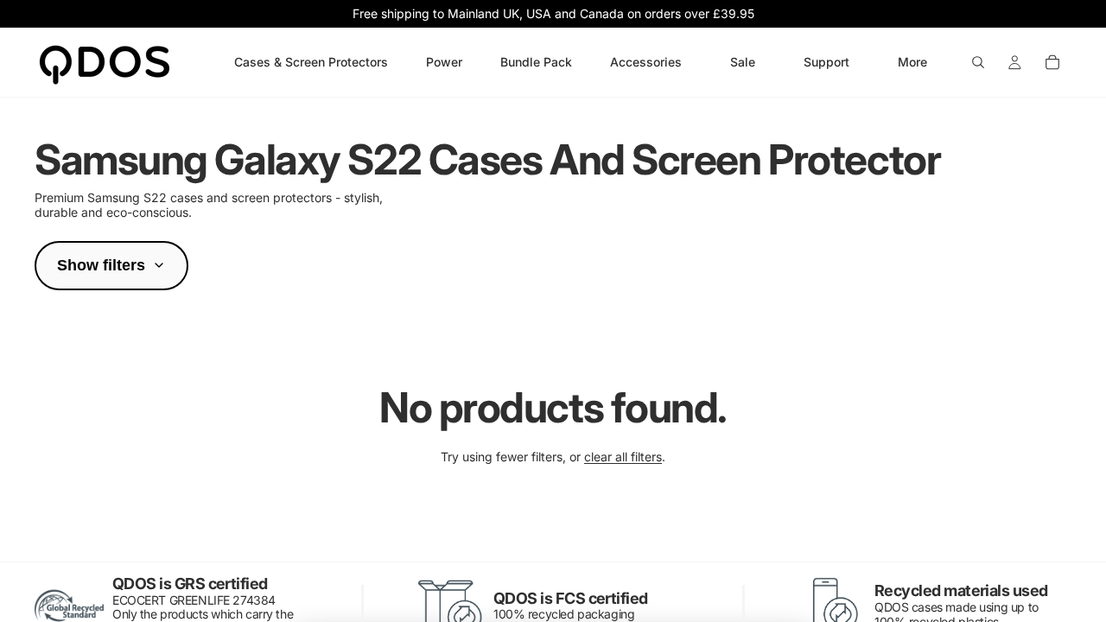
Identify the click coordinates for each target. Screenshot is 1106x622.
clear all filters (623, 456)
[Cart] (1052, 62)
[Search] (978, 62)
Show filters (101, 265)
